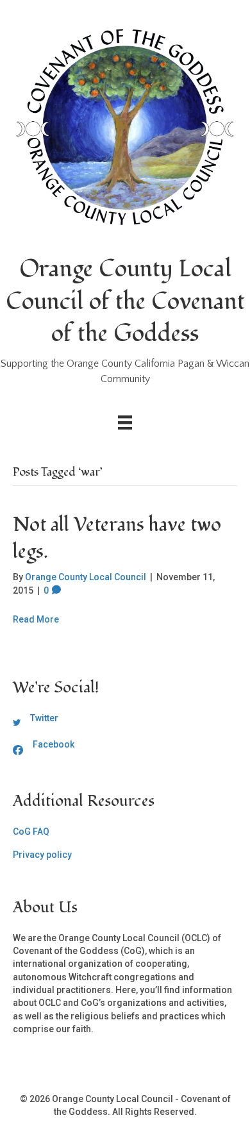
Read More (36, 619)
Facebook (53, 744)
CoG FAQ (31, 831)
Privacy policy (42, 854)
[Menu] (125, 422)
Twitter (44, 718)
